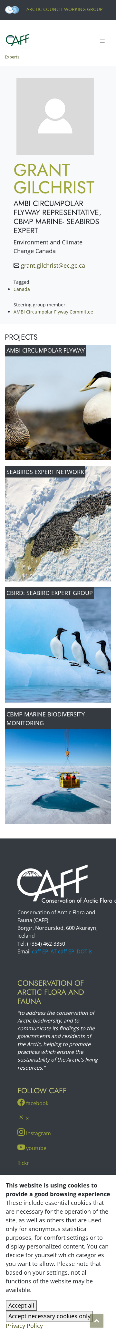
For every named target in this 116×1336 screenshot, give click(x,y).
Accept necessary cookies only (49, 1316)
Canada (22, 289)
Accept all (21, 1305)
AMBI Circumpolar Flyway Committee (53, 312)
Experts (12, 57)
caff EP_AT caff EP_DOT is (62, 951)
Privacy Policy (24, 1326)
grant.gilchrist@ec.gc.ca (53, 265)
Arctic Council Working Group (63, 9)
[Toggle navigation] (102, 41)
